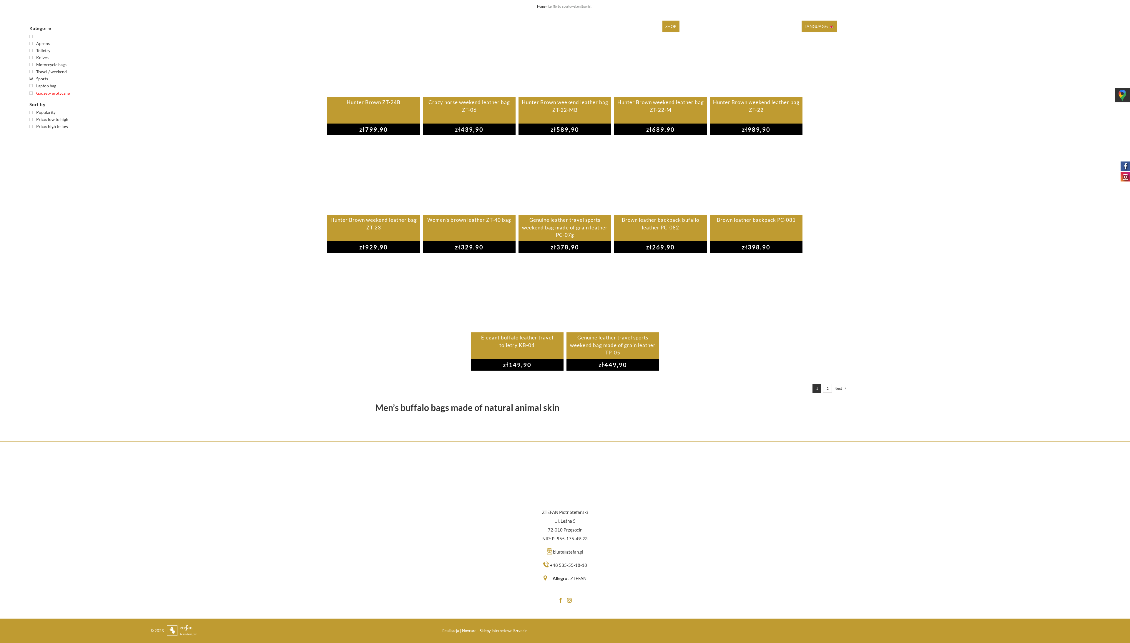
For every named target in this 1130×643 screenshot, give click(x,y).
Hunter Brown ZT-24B (374, 102)
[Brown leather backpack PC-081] (756, 176)
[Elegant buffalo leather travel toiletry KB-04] (517, 294)
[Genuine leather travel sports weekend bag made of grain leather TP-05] (612, 294)
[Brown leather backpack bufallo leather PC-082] (660, 176)
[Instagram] (569, 600)
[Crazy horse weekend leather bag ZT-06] (469, 59)
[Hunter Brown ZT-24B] (373, 59)
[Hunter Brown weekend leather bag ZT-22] (756, 59)
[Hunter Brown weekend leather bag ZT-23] (373, 176)
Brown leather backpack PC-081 (756, 220)
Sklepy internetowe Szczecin (503, 630)
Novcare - (471, 630)
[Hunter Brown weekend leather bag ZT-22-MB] (565, 59)
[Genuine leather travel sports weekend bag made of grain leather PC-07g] (565, 176)
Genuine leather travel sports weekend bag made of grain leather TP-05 (613, 345)
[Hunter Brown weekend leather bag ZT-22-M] (660, 59)
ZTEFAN (578, 578)
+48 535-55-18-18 (568, 565)
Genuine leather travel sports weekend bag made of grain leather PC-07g (565, 227)
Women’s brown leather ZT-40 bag (469, 220)
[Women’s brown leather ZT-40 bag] (469, 176)
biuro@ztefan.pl (568, 551)
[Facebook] (560, 600)
